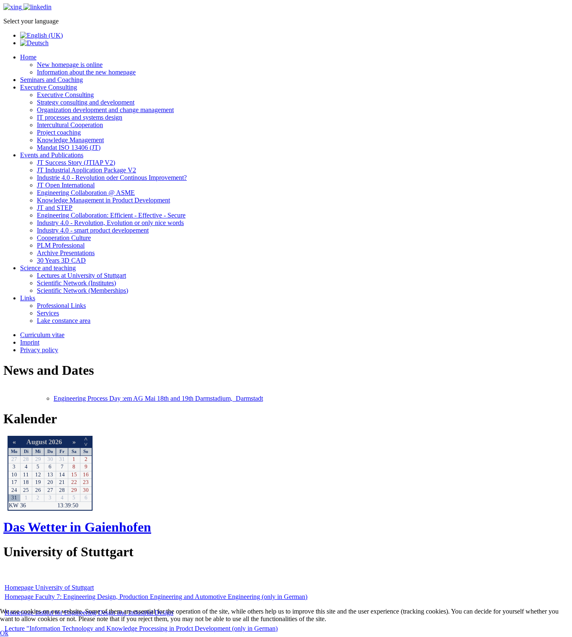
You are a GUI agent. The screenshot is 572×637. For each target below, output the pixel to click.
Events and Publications (51, 155)
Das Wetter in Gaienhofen (77, 527)
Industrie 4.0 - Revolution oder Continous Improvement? (112, 177)
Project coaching (59, 132)
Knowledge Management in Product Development (103, 200)
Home (28, 57)
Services (48, 313)
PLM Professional (61, 245)
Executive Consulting (48, 87)
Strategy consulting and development (85, 102)
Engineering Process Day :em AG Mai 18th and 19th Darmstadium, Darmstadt (158, 398)
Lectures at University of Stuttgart (81, 275)
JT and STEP (54, 207)
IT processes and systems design (79, 117)
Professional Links (61, 305)
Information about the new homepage (86, 72)
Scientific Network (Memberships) (82, 290)
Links (27, 298)
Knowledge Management (70, 139)
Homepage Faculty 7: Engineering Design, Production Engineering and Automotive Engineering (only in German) (156, 596)
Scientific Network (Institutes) (76, 283)
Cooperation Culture (64, 237)
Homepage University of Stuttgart (49, 587)
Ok (4, 633)
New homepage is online (70, 64)
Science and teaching (48, 267)
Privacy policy (39, 349)
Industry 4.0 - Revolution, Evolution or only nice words (110, 222)
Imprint (29, 342)
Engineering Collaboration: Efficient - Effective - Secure (111, 215)
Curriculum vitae (42, 334)
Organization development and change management (105, 109)
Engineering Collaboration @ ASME (86, 192)
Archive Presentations (66, 252)
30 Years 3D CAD (61, 260)
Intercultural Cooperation (70, 124)
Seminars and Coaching (51, 79)
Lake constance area (63, 320)
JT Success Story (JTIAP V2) (76, 162)
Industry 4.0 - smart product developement (93, 230)
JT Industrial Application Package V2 (86, 170)
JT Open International (66, 185)
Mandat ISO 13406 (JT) (68, 147)
